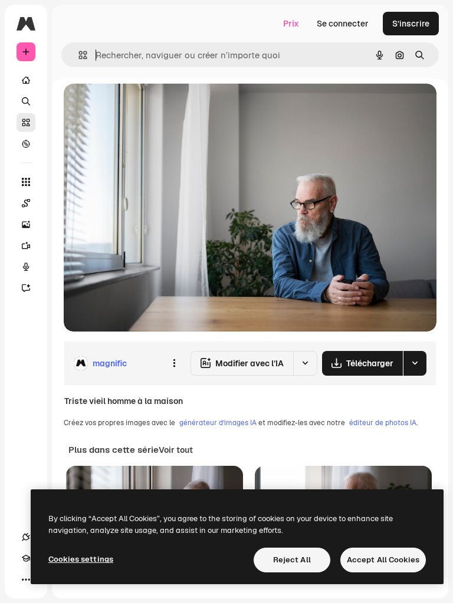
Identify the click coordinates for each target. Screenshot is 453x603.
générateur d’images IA (218, 423)
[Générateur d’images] (26, 224)
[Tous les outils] (26, 182)
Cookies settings (80, 559)
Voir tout (176, 450)
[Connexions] (26, 537)
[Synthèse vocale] (26, 266)
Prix (291, 23)
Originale (141, 105)
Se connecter (343, 23)
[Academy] (26, 558)
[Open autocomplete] (78, 55)
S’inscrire (410, 23)
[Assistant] (26, 288)
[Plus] (26, 579)
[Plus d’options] (174, 363)
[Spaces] (26, 203)
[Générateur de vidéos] (26, 245)
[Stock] (26, 122)
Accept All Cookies (383, 560)
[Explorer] (26, 143)
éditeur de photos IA (382, 423)
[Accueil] (26, 80)
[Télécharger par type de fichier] (414, 363)
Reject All (292, 560)
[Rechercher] (26, 101)
